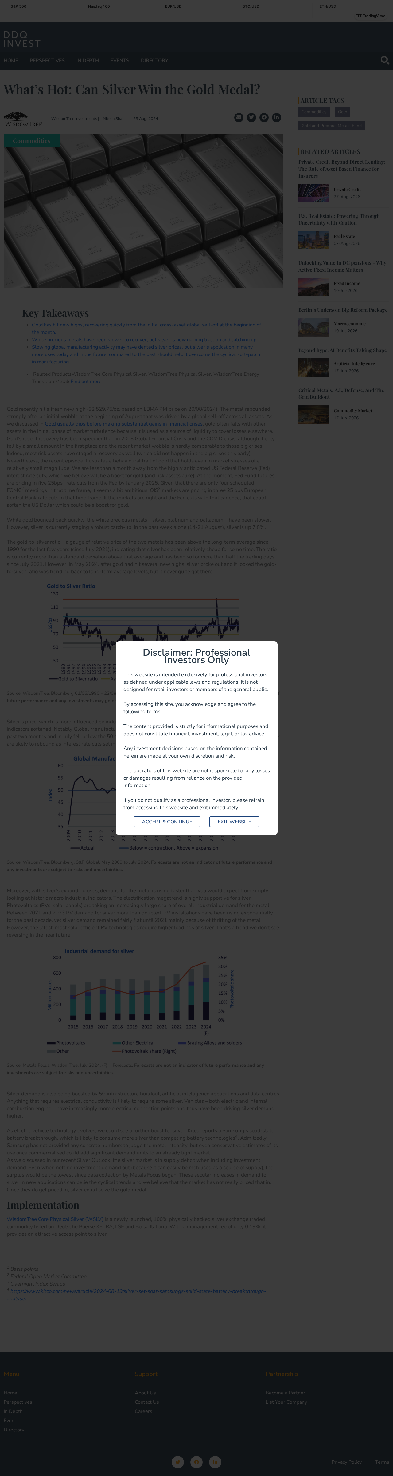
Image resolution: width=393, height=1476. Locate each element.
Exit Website (234, 821)
